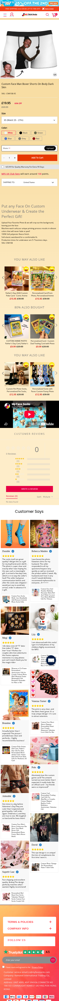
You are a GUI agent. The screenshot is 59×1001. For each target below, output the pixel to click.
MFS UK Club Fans (11, 173)
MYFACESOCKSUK (26, 997)
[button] (2, 283)
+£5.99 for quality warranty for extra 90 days (24, 167)
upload (50, 148)
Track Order (49, 8)
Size (4, 113)
